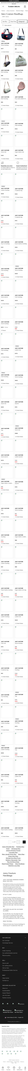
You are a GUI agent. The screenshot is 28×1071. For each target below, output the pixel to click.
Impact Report (6, 993)
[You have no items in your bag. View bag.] (25, 6)
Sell (3, 960)
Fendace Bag (20, 847)
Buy (3, 948)
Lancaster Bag (13, 852)
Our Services (6, 937)
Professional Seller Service (9, 970)
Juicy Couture (10, 11)
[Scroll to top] (24, 842)
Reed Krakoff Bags (7, 864)
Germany (22, 1061)
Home (3, 11)
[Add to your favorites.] (12, 43)
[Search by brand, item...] (3, 6)
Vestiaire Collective (9, 985)
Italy (15, 1062)
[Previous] (9, 842)
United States (16, 1061)
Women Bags (20, 11)
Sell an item (5, 968)
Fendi (7, 849)
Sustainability (6, 990)
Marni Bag (21, 854)
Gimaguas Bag (15, 849)
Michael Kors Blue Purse (13, 858)
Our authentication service (9, 953)
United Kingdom (10, 1061)
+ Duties (6, 327)
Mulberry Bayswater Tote (13, 860)
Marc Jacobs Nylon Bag (9, 854)
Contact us (5, 980)
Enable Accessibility (14, 1)
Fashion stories (6, 998)
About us (4, 988)
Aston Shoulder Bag (8, 847)
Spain (13, 1062)
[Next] (18, 842)
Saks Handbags (19, 864)
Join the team (6, 995)
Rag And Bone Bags (13, 862)
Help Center (5, 978)
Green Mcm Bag (13, 856)
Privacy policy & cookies (13, 1021)
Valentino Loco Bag (14, 866)
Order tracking (6, 951)
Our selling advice (7, 965)
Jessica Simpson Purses (13, 850)
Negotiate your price (6, 166)
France (4, 1061)
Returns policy (6, 955)
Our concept (5, 940)
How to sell (5, 963)
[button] (25, 6)
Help (3, 975)
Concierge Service (7, 943)
